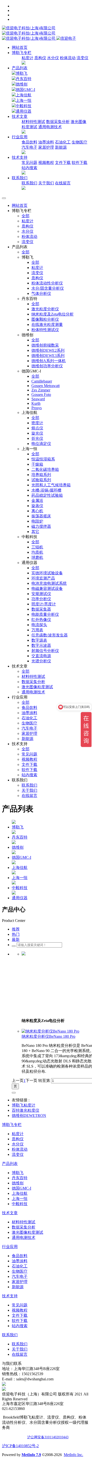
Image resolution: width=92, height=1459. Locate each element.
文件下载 (63, 162)
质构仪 (40, 58)
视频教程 (46, 162)
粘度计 (27, 58)
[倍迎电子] (29, 33)
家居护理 (46, 147)
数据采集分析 (58, 122)
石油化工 (63, 142)
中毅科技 (23, 106)
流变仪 (82, 58)
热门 (16, 934)
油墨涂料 (46, 142)
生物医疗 (79, 142)
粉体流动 (68, 58)
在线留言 (63, 183)
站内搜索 (29, 168)
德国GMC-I (25, 90)
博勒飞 (21, 73)
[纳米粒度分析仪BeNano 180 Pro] (50, 1031)
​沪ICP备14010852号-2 (20, 1446)
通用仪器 (23, 111)
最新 (16, 939)
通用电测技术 (50, 127)
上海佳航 (23, 95)
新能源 (61, 147)
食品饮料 (29, 142)
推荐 (16, 929)
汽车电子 (29, 147)
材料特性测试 (33, 122)
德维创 (21, 84)
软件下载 (79, 162)
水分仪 (53, 58)
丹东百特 (23, 79)
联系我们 (29, 183)
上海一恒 (23, 100)
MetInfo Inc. (73, 1455)
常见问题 (29, 162)
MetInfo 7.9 (31, 1455)
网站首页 (19, 47)
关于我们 (46, 183)
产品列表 (19, 68)
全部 (25, 216)
